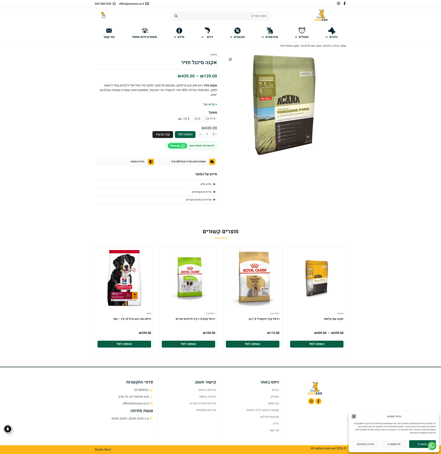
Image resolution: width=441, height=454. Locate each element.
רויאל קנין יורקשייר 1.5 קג (264, 319)
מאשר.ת (422, 444)
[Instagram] (338, 3)
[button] (354, 416)
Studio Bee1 (103, 449)
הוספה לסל (185, 134)
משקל (213, 112)
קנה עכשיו (163, 134)
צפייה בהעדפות (365, 444)
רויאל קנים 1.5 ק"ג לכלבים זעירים (195, 319)
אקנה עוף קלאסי (333, 319)
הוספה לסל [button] (252, 344)
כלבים (327, 46)
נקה (180, 118)
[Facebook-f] (344, 3)
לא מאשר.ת (394, 444)
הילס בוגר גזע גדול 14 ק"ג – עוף (132, 319)
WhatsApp (175, 145)
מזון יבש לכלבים (311, 46)
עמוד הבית (340, 46)
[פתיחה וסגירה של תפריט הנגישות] (8, 429)
